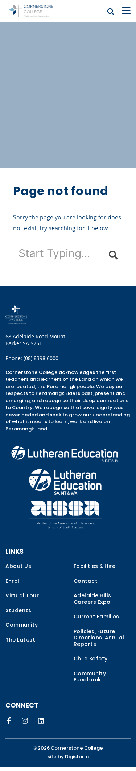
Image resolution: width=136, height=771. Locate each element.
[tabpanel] (68, 84)
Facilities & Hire (95, 566)
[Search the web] (111, 11)
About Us (18, 566)
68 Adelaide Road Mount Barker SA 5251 (35, 340)
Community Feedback (90, 677)
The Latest (20, 640)
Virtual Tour (22, 596)
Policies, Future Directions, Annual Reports (99, 638)
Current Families (96, 617)
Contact (86, 581)
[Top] (31, 315)
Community (21, 625)
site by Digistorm (68, 757)
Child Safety (91, 659)
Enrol (12, 581)
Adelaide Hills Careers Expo (92, 599)
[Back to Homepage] (31, 11)
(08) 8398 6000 (41, 358)
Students (18, 611)
